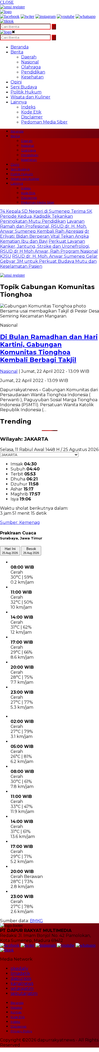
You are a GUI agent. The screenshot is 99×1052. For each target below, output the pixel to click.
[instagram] (45, 16)
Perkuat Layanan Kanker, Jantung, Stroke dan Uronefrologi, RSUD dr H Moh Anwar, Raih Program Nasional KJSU (49, 249)
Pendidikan (33, 72)
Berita (17, 51)
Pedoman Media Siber (44, 122)
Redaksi (16, 1007)
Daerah (28, 56)
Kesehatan (32, 77)
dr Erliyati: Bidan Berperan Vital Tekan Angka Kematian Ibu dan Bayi (44, 236)
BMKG (36, 920)
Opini (16, 82)
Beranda (20, 46)
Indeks (28, 107)
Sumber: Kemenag (20, 522)
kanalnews (22, 983)
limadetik (20, 973)
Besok (31, 550)
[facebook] (10, 16)
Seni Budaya (24, 87)
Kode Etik (31, 112)
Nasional (30, 61)
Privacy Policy (21, 1031)
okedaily (19, 968)
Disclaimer (32, 117)
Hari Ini (10, 550)
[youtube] (65, 16)
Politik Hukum (26, 92)
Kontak (16, 1012)
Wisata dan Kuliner (30, 97)
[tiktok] (7, 21)
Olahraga (31, 67)
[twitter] (27, 16)
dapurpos (21, 978)
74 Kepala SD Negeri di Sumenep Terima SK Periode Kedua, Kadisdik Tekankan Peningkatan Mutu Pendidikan (46, 216)
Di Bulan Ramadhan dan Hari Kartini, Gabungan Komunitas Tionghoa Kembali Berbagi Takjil (49, 348)
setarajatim (22, 988)
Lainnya (19, 102)
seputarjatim (24, 993)
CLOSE (7, 2)
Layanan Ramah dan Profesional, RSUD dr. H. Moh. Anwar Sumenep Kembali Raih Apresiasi (43, 226)
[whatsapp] (86, 16)
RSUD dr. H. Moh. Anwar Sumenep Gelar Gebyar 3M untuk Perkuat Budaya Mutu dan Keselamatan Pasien (49, 261)
